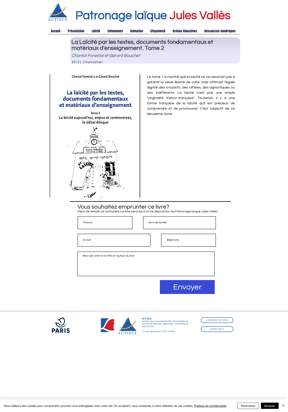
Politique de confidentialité (210, 406)
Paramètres (248, 406)
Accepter (269, 406)
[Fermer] (283, 406)
